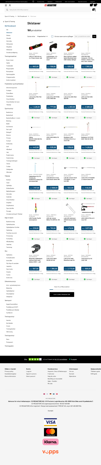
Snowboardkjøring (11, 52)
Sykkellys (9, 185)
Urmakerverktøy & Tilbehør (14, 214)
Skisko (8, 35)
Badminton (9, 112)
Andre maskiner (11, 80)
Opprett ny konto (82, 1)
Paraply (8, 211)
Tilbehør (8, 105)
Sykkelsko (9, 255)
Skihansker (9, 44)
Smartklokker (10, 99)
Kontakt (71, 374)
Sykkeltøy (9, 230)
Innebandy (9, 143)
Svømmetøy (10, 158)
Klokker (8, 180)
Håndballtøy (10, 241)
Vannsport (8, 300)
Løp (7, 152)
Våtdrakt (9, 172)
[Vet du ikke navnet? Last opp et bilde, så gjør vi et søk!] (94, 10)
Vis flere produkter (62, 294)
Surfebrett (9, 313)
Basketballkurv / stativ (13, 118)
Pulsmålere (9, 93)
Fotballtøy (9, 238)
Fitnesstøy (9, 236)
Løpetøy (8, 244)
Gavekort (50, 1)
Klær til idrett (9, 218)
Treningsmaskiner (10, 56)
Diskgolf (8, 132)
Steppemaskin (10, 77)
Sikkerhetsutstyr (10, 281)
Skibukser (9, 49)
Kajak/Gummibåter (12, 304)
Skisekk (8, 38)
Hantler (8, 320)
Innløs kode (59, 1)
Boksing (8, 121)
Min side (50, 383)
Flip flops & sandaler (12, 263)
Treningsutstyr (9, 316)
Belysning (9, 288)
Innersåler (9, 260)
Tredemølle (9, 66)
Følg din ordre (52, 376)
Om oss (71, 371)
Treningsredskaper (11, 161)
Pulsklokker (9, 96)
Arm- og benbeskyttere (13, 285)
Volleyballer (9, 169)
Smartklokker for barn (13, 102)
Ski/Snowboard (10, 26)
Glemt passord (30, 376)
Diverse (8, 135)
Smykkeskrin (10, 205)
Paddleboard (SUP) (12, 307)
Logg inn (92, 1)
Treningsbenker (10, 329)
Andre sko (9, 277)
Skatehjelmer (10, 294)
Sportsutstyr (9, 108)
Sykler (8, 63)
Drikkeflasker (10, 188)
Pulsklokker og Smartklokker (14, 84)
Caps (7, 182)
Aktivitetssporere (11, 87)
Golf (7, 146)
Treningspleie (9, 346)
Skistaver (9, 32)
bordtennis (9, 126)
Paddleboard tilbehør (12, 310)
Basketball (9, 115)
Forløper (8, 90)
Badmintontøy (10, 221)
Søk (94, 36)
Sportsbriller (10, 208)
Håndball (9, 149)
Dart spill (9, 129)
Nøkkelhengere (10, 191)
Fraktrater (51, 374)
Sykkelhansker (10, 224)
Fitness (8, 138)
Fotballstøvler (10, 257)
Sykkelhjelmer (10, 291)
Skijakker (9, 47)
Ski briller (9, 41)
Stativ (8, 326)
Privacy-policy (9, 371)
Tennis (8, 163)
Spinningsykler (10, 74)
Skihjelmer (9, 296)
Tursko (8, 275)
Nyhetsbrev (72, 376)
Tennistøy (9, 247)
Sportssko (9, 269)
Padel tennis (10, 155)
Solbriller (9, 197)
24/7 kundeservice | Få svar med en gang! (16, 1)
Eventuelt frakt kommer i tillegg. (36, 71)
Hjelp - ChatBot (52, 381)
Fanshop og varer (11, 233)
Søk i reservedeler (70, 1)
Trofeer (8, 166)
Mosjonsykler (10, 68)
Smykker (8, 202)
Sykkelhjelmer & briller (12, 227)
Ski (7, 29)
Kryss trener (10, 60)
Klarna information (10, 376)
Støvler (8, 272)
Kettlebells (9, 323)
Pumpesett (9, 342)
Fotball (8, 141)
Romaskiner (9, 71)
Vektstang (9, 332)
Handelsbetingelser (10, 374)
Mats (7, 339)
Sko (6, 251)
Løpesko (9, 266)
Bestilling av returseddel (55, 379)
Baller (8, 124)
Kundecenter (40, 1)
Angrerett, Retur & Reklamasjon (57, 371)
